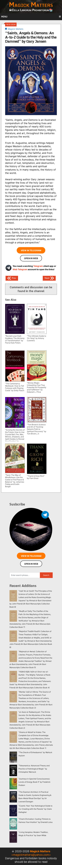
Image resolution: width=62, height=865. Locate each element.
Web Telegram (20, 269)
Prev (13, 278)
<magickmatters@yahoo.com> (31, 854)
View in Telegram (31, 250)
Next (47, 278)
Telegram (38, 266)
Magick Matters (15, 29)
